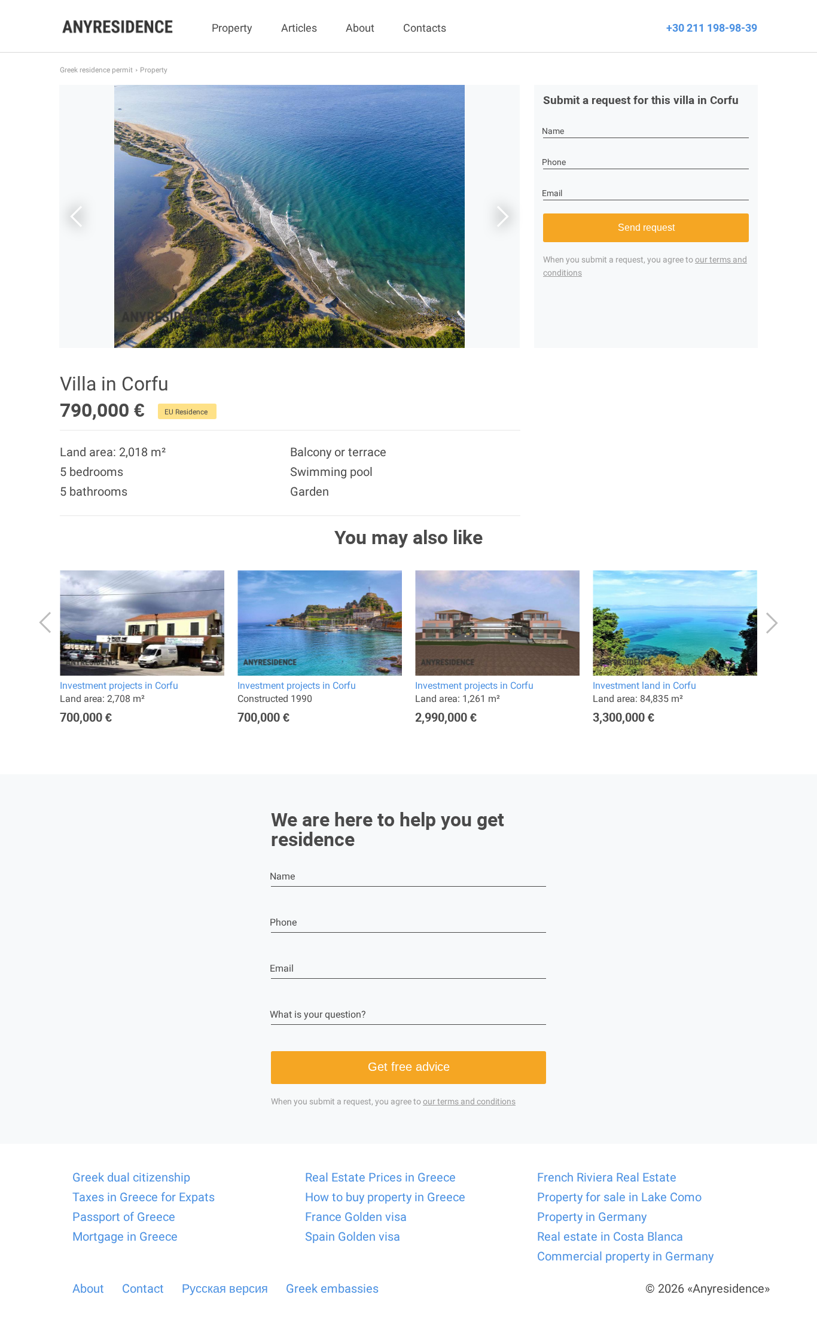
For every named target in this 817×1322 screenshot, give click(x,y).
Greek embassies (332, 1288)
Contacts (424, 28)
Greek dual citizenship (131, 1177)
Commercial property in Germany (625, 1256)
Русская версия (225, 1288)
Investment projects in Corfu (119, 685)
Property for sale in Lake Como (619, 1197)
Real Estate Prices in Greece (380, 1177)
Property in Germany (592, 1217)
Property (232, 28)
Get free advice (409, 1066)
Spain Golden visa (352, 1236)
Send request (646, 227)
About (360, 28)
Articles (299, 28)
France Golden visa (356, 1217)
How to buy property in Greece (385, 1197)
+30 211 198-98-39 (711, 28)
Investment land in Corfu (644, 685)
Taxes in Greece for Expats (143, 1197)
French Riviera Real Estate (606, 1177)
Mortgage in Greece (125, 1236)
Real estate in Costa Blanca (610, 1236)
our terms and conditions (469, 1101)
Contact (143, 1288)
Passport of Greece (123, 1217)
